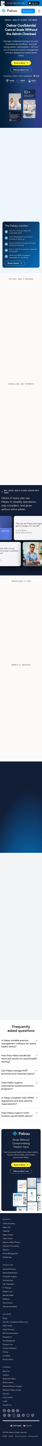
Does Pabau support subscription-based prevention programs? (17, 1085)
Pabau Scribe (8, 1235)
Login (5, 1401)
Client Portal (7, 1238)
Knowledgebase (9, 1341)
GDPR (5, 1436)
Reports (6, 1250)
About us (6, 1371)
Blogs (5, 1318)
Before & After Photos (11, 1242)
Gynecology (7, 1303)
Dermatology (8, 1280)
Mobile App (7, 1257)
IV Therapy (7, 1288)
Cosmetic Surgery (10, 1276)
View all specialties (10, 1306)
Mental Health (8, 1295)
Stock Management (10, 1253)
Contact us (7, 1405)
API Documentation (10, 1333)
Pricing (5, 1352)
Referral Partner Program (12, 1386)
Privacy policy (33, 1436)
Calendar (6, 1231)
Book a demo (28, 11)
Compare (6, 1356)
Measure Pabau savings (12, 1390)
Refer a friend (8, 1382)
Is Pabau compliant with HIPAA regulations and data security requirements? (17, 1100)
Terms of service (20, 1436)
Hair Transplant (8, 1284)
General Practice (9, 1269)
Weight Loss (7, 1291)
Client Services (8, 1329)
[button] (21, 69)
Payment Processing (11, 1246)
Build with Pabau (9, 1379)
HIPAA (11, 1436)
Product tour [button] (8, 1344)
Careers (6, 1375)
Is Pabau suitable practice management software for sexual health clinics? (18, 1043)
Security (6, 1394)
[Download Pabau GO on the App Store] (34, 3)
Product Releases (9, 1348)
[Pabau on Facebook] (8, 1410)
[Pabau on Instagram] (4, 1410)
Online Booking (9, 1223)
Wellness (6, 1299)
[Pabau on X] (13, 1410)
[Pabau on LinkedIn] (17, 1410)
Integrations (7, 1337)
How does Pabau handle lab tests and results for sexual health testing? (19, 1058)
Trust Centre (8, 1397)
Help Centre (7, 1326)
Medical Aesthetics (10, 1273)
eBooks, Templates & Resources (15, 1322)
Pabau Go (7, 1227)
